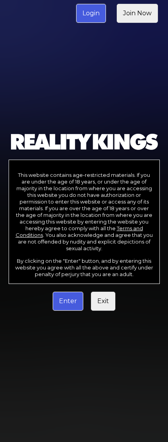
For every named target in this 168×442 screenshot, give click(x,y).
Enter (68, 301)
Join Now (137, 13)
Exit (103, 301)
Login (91, 13)
